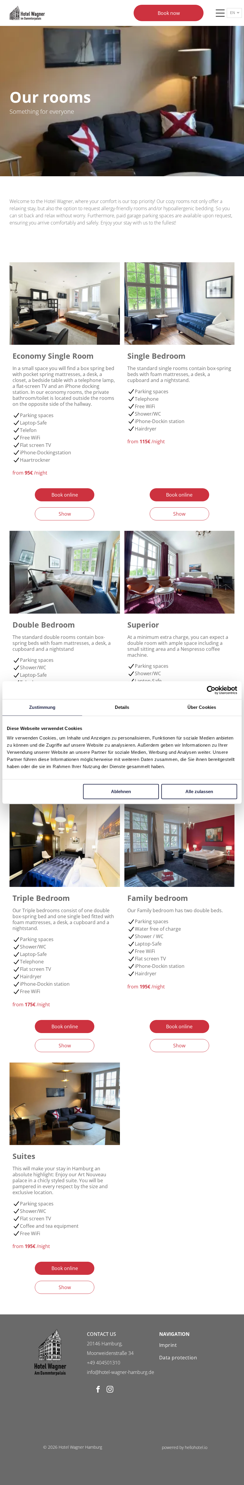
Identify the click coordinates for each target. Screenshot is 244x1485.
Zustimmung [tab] (42, 707)
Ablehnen (121, 791)
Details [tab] (122, 707)
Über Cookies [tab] (201, 707)
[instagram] (110, 1390)
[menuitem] (194, 1345)
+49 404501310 (103, 1362)
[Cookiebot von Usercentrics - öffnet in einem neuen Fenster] (211, 690)
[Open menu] (220, 13)
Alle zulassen (199, 791)
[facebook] (98, 1390)
